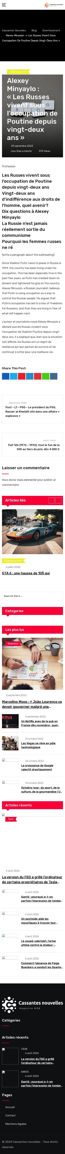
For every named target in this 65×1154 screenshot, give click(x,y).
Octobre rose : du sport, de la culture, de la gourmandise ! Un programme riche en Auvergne (41, 791)
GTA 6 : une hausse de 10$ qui (26, 573)
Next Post (49, 440)
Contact (10, 1115)
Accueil (10, 1107)
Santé (25, 1071)
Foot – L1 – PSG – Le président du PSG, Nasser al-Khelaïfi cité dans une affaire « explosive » (33, 411)
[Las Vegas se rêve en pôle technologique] (10, 743)
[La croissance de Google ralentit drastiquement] (10, 765)
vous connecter (27, 479)
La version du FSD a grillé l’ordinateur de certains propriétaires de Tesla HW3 (32, 882)
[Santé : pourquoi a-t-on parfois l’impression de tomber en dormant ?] (10, 897)
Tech (24, 1049)
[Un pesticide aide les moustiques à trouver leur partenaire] (10, 919)
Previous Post (18, 403)
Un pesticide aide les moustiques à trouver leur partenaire (38, 922)
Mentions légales (15, 1124)
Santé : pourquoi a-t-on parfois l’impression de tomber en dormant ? (41, 900)
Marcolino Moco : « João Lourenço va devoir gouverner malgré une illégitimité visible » (32, 707)
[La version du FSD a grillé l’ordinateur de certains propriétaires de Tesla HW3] (32, 839)
